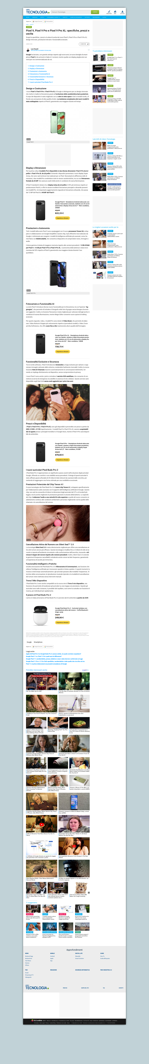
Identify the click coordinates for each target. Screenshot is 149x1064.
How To (102, 956)
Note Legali (42, 1022)
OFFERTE (87, 17)
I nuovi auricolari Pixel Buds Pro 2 (41, 82)
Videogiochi (28, 977)
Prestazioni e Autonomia (38, 71)
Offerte (27, 965)
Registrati (109, 13)
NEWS (27, 17)
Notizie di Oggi (29, 956)
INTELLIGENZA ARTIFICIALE (49, 932)
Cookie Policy (53, 1022)
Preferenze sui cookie (61, 1022)
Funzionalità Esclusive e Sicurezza (41, 77)
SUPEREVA (114, 1020)
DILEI (91, 1020)
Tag (104, 988)
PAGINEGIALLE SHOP (64, 1020)
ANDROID (34, 17)
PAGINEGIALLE (55, 1020)
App (51, 960)
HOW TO (65, 17)
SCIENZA (78, 932)
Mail (115, 13)
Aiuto (68, 1022)
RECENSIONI (96, 17)
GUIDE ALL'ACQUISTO (76, 17)
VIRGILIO (49, 1020)
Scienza (27, 963)
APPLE (42, 17)
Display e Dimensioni (36, 68)
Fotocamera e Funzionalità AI (39, 74)
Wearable (77, 956)
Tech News (28, 960)
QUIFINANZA (102, 1020)
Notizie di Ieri (28, 958)
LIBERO (44, 1020)
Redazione (53, 970)
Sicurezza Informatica (82, 970)
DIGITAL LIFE (30, 914)
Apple (51, 958)
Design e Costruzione (36, 66)
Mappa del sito (85, 988)
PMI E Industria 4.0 (106, 970)
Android (52, 956)
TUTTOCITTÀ (86, 1020)
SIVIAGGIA (95, 1020)
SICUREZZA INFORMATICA (114, 184)
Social (26, 972)
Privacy (47, 1022)
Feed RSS (65, 988)
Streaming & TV (29, 975)
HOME (27, 24)
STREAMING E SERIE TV (53, 17)
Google (29, 642)
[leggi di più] (89, 50)
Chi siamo (36, 1022)
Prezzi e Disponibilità (36, 79)
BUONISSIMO (108, 1020)
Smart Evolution (79, 958)
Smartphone (38, 642)
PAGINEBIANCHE (79, 1020)
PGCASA (72, 1020)
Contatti (121, 988)
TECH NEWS (30, 932)
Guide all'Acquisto (105, 958)
